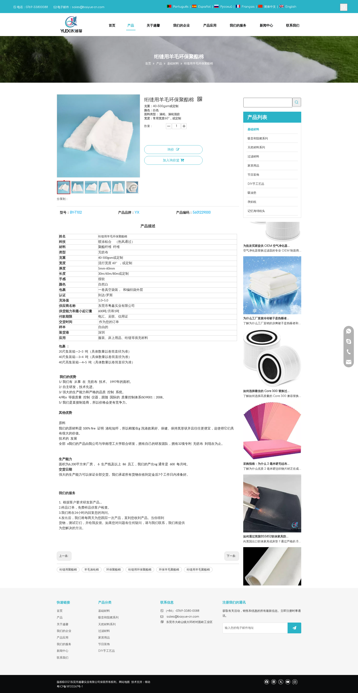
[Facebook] (266, 681)
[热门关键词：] (343, 7)
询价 (170, 149)
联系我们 (62, 657)
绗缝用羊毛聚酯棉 (198, 569)
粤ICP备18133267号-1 (70, 686)
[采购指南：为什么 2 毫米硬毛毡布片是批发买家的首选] (272, 451)
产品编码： (184, 212)
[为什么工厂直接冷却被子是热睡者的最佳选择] (272, 305)
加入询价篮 (171, 160)
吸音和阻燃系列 (108, 617)
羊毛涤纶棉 (91, 569)
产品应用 (62, 637)
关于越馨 (62, 624)
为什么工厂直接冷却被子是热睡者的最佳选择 (266, 310)
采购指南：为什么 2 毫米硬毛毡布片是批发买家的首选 (266, 456)
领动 (147, 682)
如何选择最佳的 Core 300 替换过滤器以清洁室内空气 (266, 383)
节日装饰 (104, 644)
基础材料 (104, 610)
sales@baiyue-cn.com (88, 7)
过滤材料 (104, 631)
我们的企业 (64, 631)
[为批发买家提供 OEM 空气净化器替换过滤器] (272, 233)
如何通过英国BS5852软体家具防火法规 (266, 528)
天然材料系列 (107, 624)
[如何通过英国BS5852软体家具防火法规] (272, 523)
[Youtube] (287, 681)
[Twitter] (280, 681)
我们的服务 (64, 644)
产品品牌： (126, 212)
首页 (60, 610)
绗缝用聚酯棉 (68, 569)
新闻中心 (62, 650)
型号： (65, 212)
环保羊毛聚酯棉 (169, 569)
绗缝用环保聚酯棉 (139, 569)
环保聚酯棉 (113, 569)
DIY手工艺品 (106, 650)
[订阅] (294, 628)
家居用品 (104, 637)
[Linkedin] (273, 681)
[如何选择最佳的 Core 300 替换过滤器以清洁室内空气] (272, 378)
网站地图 (124, 682)
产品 (60, 617)
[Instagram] (295, 682)
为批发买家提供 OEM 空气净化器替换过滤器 (266, 238)
